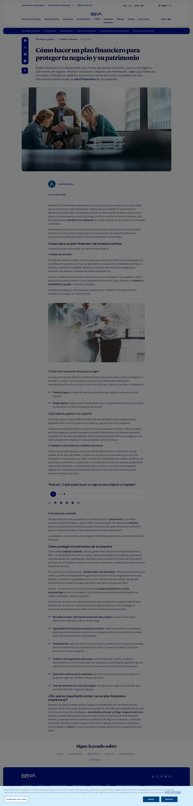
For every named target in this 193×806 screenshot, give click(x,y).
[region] (96, 796)
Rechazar (169, 799)
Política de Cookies (173, 792)
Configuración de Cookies (16, 799)
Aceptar (151, 799)
